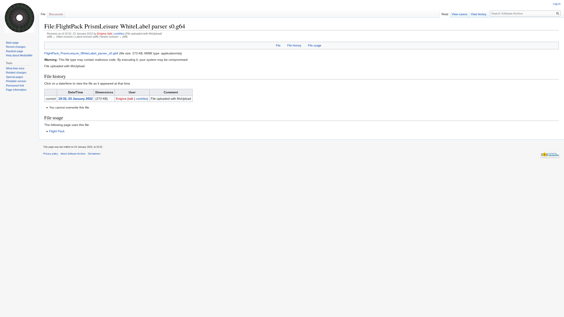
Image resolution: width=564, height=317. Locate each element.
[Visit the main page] (19, 17)
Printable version (16, 81)
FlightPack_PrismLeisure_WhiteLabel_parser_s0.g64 (81, 53)
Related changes (16, 72)
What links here (15, 68)
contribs (119, 33)
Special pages (14, 77)
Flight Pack (57, 131)
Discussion (56, 14)
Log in (556, 4)
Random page (14, 51)
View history (478, 14)
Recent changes (16, 46)
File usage (314, 45)
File (278, 45)
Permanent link (15, 85)
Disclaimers (94, 153)
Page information (16, 89)
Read (445, 14)
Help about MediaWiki (19, 55)
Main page (12, 42)
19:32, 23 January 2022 (75, 98)
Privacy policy (50, 153)
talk (110, 33)
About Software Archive (73, 153)
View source (459, 14)
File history (294, 45)
